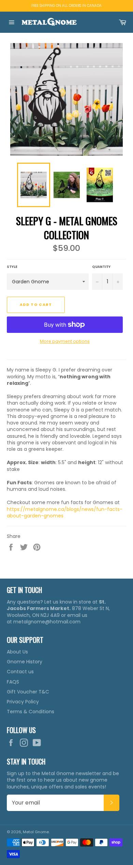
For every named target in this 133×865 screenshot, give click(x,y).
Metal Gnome (36, 832)
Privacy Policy (23, 701)
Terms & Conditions (30, 711)
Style (12, 267)
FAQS (13, 681)
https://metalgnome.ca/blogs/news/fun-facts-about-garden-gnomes (64, 512)
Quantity (101, 267)
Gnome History (24, 661)
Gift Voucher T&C (28, 691)
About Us (17, 651)
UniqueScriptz (92, 832)
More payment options (65, 341)
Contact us (20, 671)
